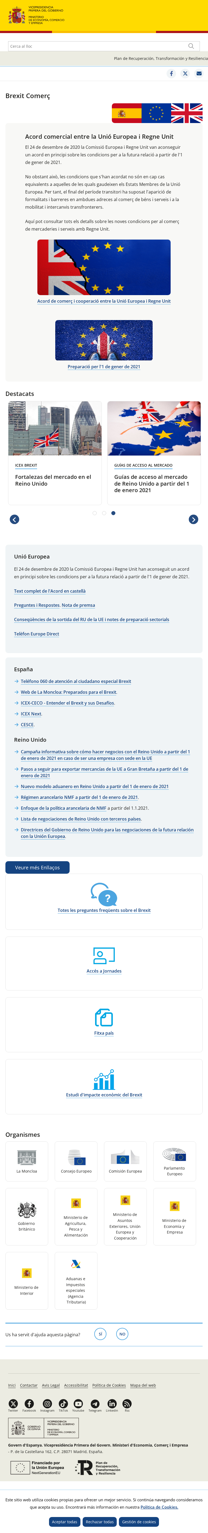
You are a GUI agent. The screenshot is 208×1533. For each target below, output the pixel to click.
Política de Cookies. (159, 1507)
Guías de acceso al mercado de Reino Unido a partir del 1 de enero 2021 (151, 483)
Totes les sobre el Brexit (104, 910)
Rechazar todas (100, 1521)
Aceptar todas (64, 1521)
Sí (102, 1334)
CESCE (27, 725)
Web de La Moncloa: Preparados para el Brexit (68, 692)
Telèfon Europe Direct (36, 634)
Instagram (47, 1410)
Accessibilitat (76, 1385)
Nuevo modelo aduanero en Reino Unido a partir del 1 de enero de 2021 (95, 786)
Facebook (29, 1410)
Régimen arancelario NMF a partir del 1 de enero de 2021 (79, 797)
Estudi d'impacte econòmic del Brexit (104, 1095)
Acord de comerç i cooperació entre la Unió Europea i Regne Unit (104, 301)
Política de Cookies (109, 1385)
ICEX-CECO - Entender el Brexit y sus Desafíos (67, 703)
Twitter (13, 1410)
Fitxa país (104, 1033)
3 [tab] (113, 513)
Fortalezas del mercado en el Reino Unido (53, 480)
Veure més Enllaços (37, 867)
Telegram (95, 1410)
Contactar (29, 1385)
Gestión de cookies (139, 1521)
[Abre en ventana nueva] (36, 1468)
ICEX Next (31, 714)
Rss (127, 1410)
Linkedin (112, 1410)
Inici (12, 1385)
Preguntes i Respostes (37, 605)
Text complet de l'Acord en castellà (50, 591)
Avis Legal (51, 1385)
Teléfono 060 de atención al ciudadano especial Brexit (76, 681)
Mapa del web (143, 1385)
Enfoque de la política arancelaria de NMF (63, 808)
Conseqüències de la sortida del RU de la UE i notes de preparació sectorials (91, 619)
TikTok (63, 1410)
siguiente (193, 523)
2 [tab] (104, 513)
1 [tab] (95, 513)
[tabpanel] (55, 453)
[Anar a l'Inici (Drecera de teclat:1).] (36, 14)
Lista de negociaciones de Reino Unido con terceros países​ (81, 819)
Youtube (78, 1410)
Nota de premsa (78, 605)
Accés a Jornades (104, 971)
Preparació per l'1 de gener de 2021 (104, 367)
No (123, 1334)
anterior (14, 523)
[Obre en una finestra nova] (171, 73)
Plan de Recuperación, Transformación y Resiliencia (161, 58)
